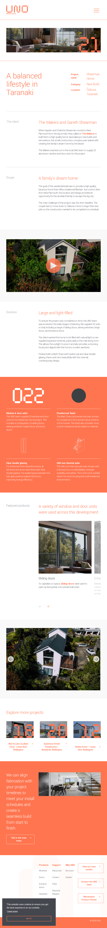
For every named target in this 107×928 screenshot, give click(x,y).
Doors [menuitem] (41, 877)
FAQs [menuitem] (54, 884)
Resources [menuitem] (56, 870)
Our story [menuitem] (69, 870)
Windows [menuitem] (43, 870)
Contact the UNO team (89, 883)
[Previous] (11, 659)
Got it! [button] (29, 918)
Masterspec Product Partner (89, 898)
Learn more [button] (12, 911)
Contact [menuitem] (55, 877)
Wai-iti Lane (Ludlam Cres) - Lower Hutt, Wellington (18, 746)
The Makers (88, 133)
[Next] (96, 659)
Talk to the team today (18, 839)
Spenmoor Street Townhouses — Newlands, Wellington (52, 746)
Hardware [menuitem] (43, 894)
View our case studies (89, 868)
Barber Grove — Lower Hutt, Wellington (85, 748)
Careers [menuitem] (68, 877)
